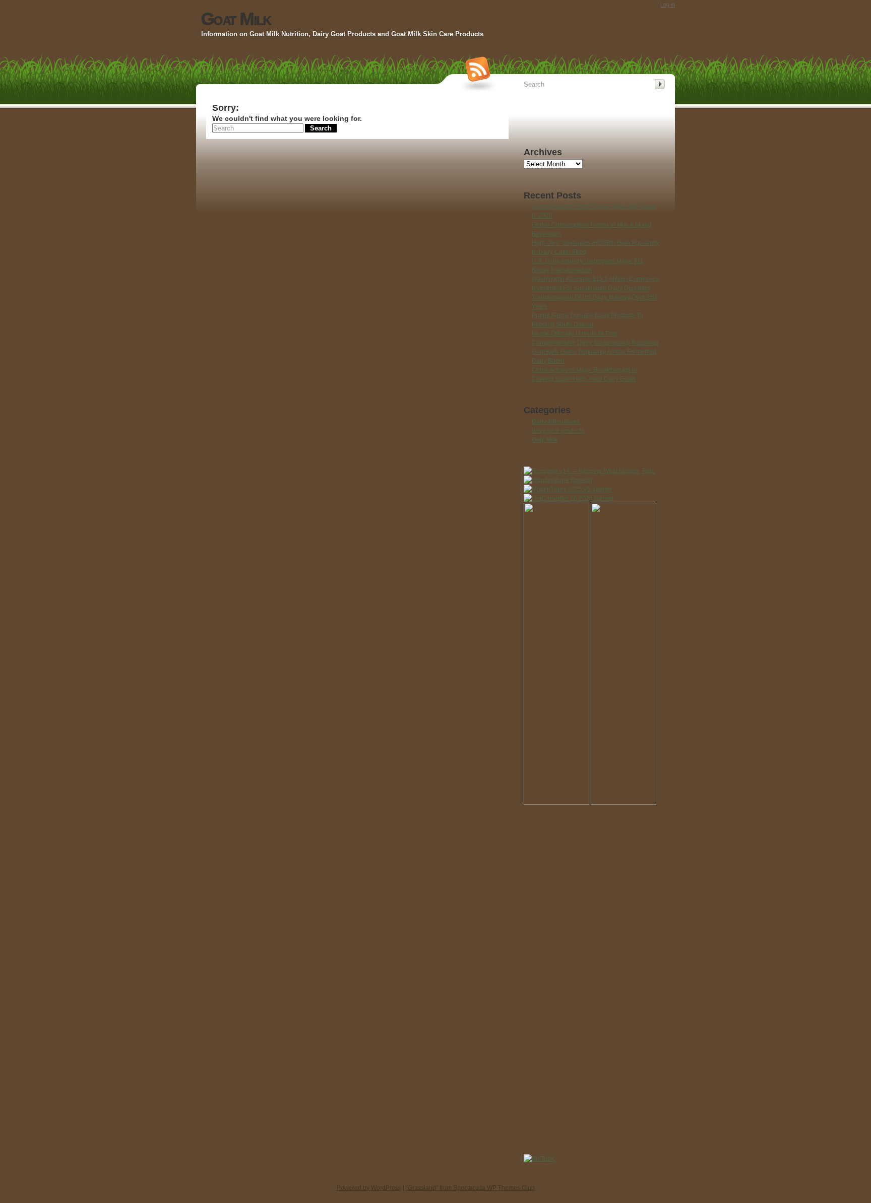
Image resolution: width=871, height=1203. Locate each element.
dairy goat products (558, 430)
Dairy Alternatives (556, 421)
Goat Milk (236, 18)
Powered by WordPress (369, 1187)
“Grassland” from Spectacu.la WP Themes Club (470, 1187)
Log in (667, 5)
